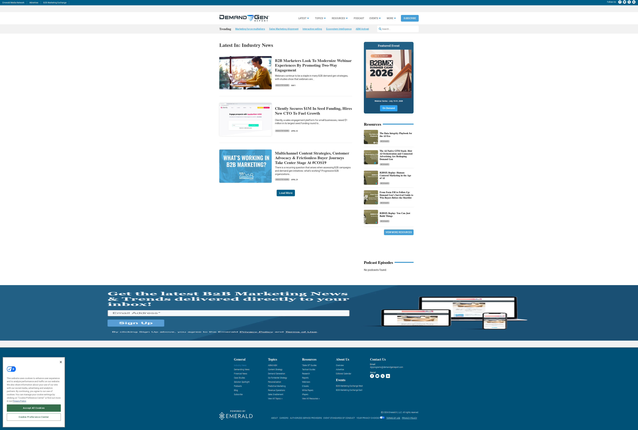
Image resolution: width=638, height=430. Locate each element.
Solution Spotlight (242, 382)
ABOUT (274, 418)
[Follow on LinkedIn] (634, 2)
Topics (319, 18)
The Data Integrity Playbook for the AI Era (396, 134)
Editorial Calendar (343, 374)
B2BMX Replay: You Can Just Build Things (395, 214)
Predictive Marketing (277, 386)
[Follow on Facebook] (620, 2)
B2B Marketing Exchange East (349, 390)
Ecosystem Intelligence (339, 29)
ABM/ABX (272, 365)
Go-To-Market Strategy (277, 378)
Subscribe (410, 18)
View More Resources (399, 232)
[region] (34, 392)
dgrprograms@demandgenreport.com (386, 367)
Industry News (282, 85)
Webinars (384, 141)
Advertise (33, 3)
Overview (340, 365)
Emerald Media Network (13, 3)
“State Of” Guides (309, 365)
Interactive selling (312, 29)
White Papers (307, 390)
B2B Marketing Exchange (54, 3)
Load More (285, 193)
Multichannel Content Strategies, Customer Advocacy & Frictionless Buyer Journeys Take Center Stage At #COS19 (312, 157)
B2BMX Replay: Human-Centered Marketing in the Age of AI (395, 175)
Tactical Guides (308, 370)
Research (306, 374)
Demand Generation (276, 374)
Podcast (359, 18)
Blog (236, 390)
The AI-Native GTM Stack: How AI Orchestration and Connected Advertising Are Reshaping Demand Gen (396, 155)
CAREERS (283, 418)
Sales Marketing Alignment (283, 29)
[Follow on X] (629, 2)
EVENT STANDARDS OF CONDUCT (339, 418)
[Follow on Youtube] (624, 2)
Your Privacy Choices (368, 418)
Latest (302, 18)
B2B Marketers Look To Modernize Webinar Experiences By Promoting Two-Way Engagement (313, 65)
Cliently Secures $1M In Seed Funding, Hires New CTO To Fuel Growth (313, 110)
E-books (305, 386)
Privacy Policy (19, 401)
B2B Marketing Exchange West (349, 386)
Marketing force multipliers (250, 29)
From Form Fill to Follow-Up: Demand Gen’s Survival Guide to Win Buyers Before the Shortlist (396, 195)
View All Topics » (275, 399)
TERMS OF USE (393, 418)
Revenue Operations (276, 390)
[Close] (60, 362)
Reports (305, 378)
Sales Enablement (275, 394)
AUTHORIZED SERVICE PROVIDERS (306, 418)
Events (374, 18)
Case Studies (239, 378)
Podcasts (238, 386)
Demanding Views (242, 370)
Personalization (274, 382)
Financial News (240, 374)
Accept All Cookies (34, 408)
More (390, 18)
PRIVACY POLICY (409, 418)
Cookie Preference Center (34, 417)
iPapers (305, 394)
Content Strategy (275, 370)
